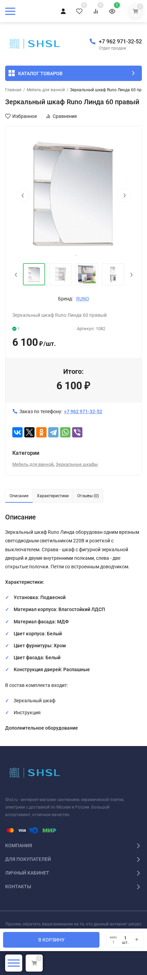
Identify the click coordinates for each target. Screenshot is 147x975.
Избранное (24, 116)
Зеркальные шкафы (77, 464)
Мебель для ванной (46, 90)
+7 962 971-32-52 (120, 41)
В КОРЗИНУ (51, 940)
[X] (29, 432)
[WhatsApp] (65, 432)
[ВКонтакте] (17, 432)
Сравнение (65, 116)
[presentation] (22, 195)
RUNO (82, 298)
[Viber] (77, 432)
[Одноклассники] (41, 432)
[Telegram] (53, 432)
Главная (13, 90)
